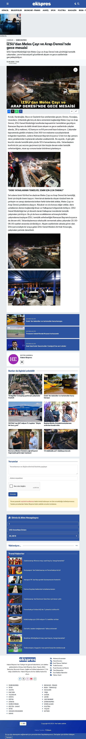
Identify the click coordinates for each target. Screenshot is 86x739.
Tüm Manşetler (58, 670)
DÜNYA (11, 697)
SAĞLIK (46, 694)
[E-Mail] (22, 362)
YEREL (46, 692)
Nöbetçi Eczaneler (59, 658)
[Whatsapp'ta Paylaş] (17, 111)
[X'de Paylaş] (12, 111)
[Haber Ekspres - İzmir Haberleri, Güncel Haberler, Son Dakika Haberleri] (42, 4)
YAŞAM (46, 709)
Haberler (10, 40)
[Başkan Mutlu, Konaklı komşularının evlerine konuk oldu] (61, 412)
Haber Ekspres (26, 357)
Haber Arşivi (57, 675)
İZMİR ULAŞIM (48, 704)
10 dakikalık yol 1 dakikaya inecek (57, 451)
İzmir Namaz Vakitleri (60, 663)
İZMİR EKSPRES (21, 40)
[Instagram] (27, 679)
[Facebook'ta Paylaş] (8, 111)
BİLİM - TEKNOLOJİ (50, 687)
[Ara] (78, 4)
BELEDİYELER (16, 10)
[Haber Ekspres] (13, 359)
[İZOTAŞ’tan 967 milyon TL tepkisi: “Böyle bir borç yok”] (25, 412)
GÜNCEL (5, 10)
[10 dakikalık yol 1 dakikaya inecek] (61, 439)
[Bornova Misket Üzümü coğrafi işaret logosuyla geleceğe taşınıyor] (25, 439)
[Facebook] (20, 679)
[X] (23, 679)
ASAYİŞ (45, 10)
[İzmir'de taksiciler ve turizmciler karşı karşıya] (61, 384)
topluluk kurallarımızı (27, 501)
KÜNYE (11, 713)
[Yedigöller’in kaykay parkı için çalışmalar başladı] (25, 384)
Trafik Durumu (57, 665)
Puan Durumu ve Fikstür (61, 668)
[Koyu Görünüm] (75, 4)
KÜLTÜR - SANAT (14, 706)
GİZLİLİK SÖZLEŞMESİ (16, 711)
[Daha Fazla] (20, 111)
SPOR (53, 10)
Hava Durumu (57, 661)
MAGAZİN (72, 10)
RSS (23, 723)
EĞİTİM (11, 699)
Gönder (13, 494)
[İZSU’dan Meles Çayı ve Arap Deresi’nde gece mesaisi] (43, 87)
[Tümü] (77, 546)
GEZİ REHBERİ (48, 699)
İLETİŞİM (47, 711)
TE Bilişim (48, 730)
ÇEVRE (46, 697)
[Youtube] (31, 679)
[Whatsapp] (35, 679)
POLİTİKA (62, 10)
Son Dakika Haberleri (60, 672)
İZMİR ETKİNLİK (14, 704)
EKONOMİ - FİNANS (32, 10)
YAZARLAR (12, 694)
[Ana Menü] (8, 4)
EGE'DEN (12, 692)
